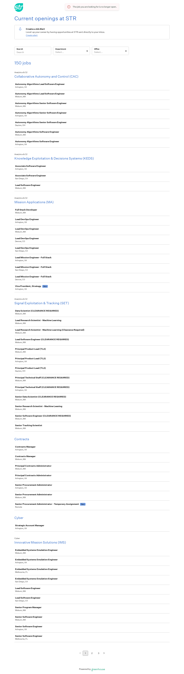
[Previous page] (80, 653)
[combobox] (55, 52)
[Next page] (104, 653)
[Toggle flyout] (87, 51)
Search (20, 49)
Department (60, 49)
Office (96, 49)
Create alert (32, 35)
